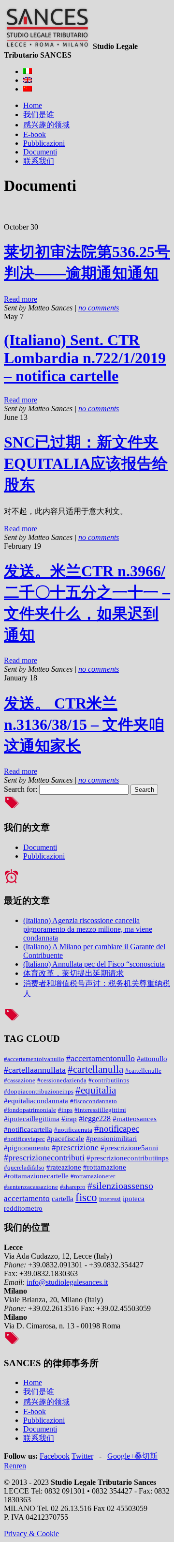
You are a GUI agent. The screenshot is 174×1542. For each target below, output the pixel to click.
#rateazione (63, 1167)
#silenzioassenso (120, 1185)
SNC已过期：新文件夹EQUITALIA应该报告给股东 (86, 463)
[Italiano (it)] (27, 71)
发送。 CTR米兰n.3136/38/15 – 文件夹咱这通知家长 (84, 724)
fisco (86, 1197)
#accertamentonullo (100, 1058)
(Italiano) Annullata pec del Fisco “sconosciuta (94, 964)
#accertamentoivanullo (34, 1059)
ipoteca (134, 1198)
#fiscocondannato (93, 1101)
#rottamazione (104, 1167)
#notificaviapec (24, 1138)
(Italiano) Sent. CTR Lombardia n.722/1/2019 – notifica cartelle (85, 358)
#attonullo (152, 1059)
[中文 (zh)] (27, 89)
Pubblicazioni (44, 856)
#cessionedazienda (62, 1080)
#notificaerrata (73, 1129)
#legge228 (95, 1118)
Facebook (55, 1456)
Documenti (40, 847)
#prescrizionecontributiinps (128, 1158)
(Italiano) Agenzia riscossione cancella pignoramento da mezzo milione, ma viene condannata (87, 929)
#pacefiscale (65, 1138)
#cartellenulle (143, 1070)
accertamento (27, 1198)
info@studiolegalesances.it (67, 1282)
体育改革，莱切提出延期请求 (73, 973)
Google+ (120, 1456)
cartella (62, 1198)
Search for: (20, 789)
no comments (98, 308)
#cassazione (19, 1080)
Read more (20, 299)
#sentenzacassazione (31, 1186)
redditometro (23, 1208)
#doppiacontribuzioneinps (38, 1091)
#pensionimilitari (111, 1138)
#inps (65, 1109)
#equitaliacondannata (36, 1101)
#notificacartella (28, 1129)
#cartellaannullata (35, 1070)
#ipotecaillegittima (31, 1119)
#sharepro (73, 1186)
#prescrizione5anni (129, 1147)
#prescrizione (75, 1147)
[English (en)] (27, 80)
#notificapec (116, 1129)
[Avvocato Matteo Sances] (47, 46)
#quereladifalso (24, 1167)
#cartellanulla (95, 1069)
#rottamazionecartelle (36, 1176)
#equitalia (95, 1090)
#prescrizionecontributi (44, 1157)
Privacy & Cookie (31, 1533)
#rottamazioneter (93, 1176)
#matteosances (135, 1119)
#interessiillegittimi (100, 1109)
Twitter (82, 1456)
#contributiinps (108, 1080)
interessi (110, 1199)
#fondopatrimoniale (30, 1109)
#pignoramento (27, 1148)
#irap (69, 1119)
